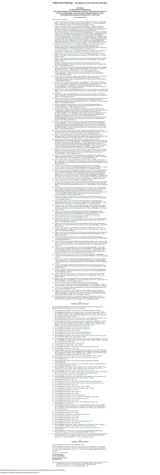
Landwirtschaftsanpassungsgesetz (98, 144)
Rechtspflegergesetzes (90, 227)
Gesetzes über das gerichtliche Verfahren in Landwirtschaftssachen (78, 139)
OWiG (86, 218)
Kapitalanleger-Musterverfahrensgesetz (71, 202)
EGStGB (93, 94)
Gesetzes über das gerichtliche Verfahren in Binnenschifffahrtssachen (82, 130)
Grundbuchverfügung (60, 167)
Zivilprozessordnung (79, 291)
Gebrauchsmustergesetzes (72, 121)
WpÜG (90, 273)
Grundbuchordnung (82, 161)
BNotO (67, 77)
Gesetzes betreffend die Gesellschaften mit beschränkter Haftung (79, 45)
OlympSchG (66, 217)
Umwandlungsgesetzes (71, 247)
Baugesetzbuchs (71, 62)
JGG (80, 196)
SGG (80, 236)
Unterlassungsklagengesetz (61, 260)
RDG (71, 432)
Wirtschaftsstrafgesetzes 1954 (85, 421)
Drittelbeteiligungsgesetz (76, 41)
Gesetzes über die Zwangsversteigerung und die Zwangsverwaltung (82, 296)
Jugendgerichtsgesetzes (72, 196)
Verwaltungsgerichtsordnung (73, 269)
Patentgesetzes (70, 223)
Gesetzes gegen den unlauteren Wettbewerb (77, 254)
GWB (91, 278)
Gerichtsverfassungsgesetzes (86, 150)
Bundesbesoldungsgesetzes (73, 71)
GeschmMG (77, 156)
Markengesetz (65, 206)
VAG (71, 32)
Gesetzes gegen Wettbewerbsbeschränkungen (77, 278)
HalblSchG (100, 125)
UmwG (80, 247)
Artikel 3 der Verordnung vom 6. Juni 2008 (75, 463)
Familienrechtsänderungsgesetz (63, 99)
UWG (89, 254)
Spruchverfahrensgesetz (101, 241)
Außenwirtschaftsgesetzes (72, 58)
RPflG (98, 227)
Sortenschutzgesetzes (71, 232)
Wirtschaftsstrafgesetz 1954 (61, 284)
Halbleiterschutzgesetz (91, 125)
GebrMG (82, 121)
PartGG (82, 175)
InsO (76, 178)
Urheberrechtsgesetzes (84, 414)
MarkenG (72, 206)
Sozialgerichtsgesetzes (72, 236)
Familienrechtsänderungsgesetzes (90, 346)
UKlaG (70, 260)
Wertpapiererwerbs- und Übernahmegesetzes (77, 273)
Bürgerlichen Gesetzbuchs (70, 84)
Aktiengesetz (77, 37)
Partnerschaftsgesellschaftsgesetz (70, 175)
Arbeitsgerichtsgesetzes (72, 53)
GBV (67, 167)
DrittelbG (85, 41)
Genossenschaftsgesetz (76, 117)
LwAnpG (58, 146)
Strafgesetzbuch (86, 94)
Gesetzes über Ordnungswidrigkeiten (75, 218)
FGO (79, 104)
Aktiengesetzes (70, 26)
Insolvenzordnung (87, 89)
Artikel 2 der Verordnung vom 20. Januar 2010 (67, 466)
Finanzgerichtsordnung (71, 104)
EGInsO (95, 89)
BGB (79, 84)
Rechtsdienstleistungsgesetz (62, 432)
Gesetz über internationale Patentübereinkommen (95, 191)
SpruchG (58, 242)
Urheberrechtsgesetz (97, 264)
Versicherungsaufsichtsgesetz (62, 32)
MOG (65, 212)
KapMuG (84, 202)
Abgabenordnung (70, 22)
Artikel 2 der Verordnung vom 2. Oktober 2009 (67, 464)
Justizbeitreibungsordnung (83, 433)
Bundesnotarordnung (60, 77)
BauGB (77, 62)
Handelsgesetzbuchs (88, 170)
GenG (84, 117)
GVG (95, 150)
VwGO (82, 269)
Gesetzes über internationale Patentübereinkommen (91, 383)
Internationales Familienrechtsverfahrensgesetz (83, 183)
